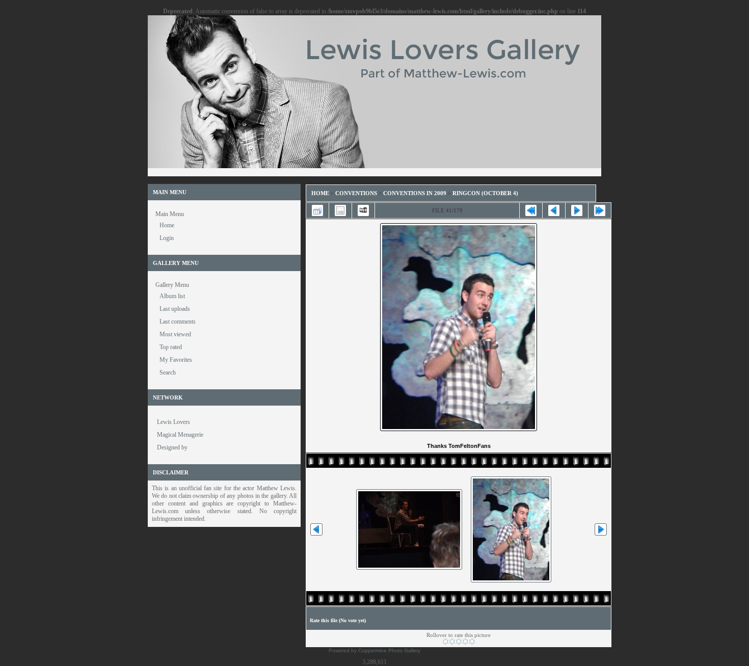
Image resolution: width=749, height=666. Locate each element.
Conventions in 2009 (414, 193)
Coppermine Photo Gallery (389, 650)
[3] (459, 641)
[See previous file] (554, 210)
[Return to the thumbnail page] (317, 210)
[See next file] (577, 210)
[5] (472, 641)
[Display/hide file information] (340, 210)
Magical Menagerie (180, 434)
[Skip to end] (599, 210)
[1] (445, 641)
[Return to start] (531, 210)
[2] (452, 641)
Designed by (172, 447)
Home (320, 193)
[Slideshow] (363, 210)
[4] (465, 641)
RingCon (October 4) (485, 193)
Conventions (356, 193)
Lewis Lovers (173, 421)
